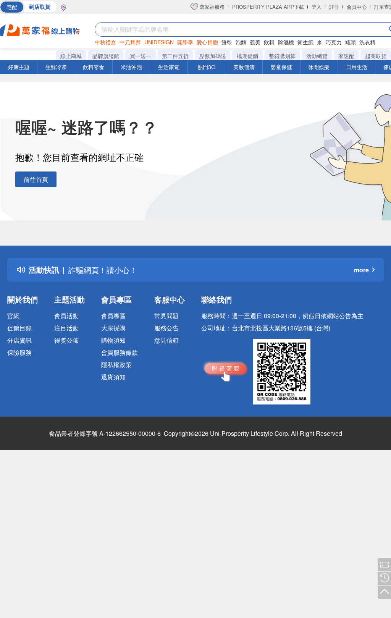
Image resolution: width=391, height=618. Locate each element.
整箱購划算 (282, 56)
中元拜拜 (130, 42)
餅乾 (226, 42)
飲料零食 (93, 67)
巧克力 (334, 42)
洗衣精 (367, 42)
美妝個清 (244, 67)
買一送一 (140, 56)
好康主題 (18, 67)
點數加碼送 (212, 56)
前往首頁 (36, 179)
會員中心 (357, 6)
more (361, 269)
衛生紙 (305, 42)
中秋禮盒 (105, 42)
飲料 (269, 42)
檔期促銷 (247, 56)
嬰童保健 (281, 67)
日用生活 (356, 67)
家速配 (346, 56)
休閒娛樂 (319, 67)
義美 (255, 42)
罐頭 (350, 42)
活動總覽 (317, 56)
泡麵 (241, 42)
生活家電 (168, 67)
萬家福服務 (211, 6)
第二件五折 (175, 56)
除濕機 (286, 42)
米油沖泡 (131, 67)
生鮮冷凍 (56, 67)
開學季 (185, 42)
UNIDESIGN (159, 42)
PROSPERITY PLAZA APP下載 (268, 6)
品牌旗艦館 (105, 56)
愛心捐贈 (207, 42)
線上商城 (71, 56)
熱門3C (206, 67)
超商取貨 (375, 56)
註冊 (334, 6)
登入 (317, 6)
